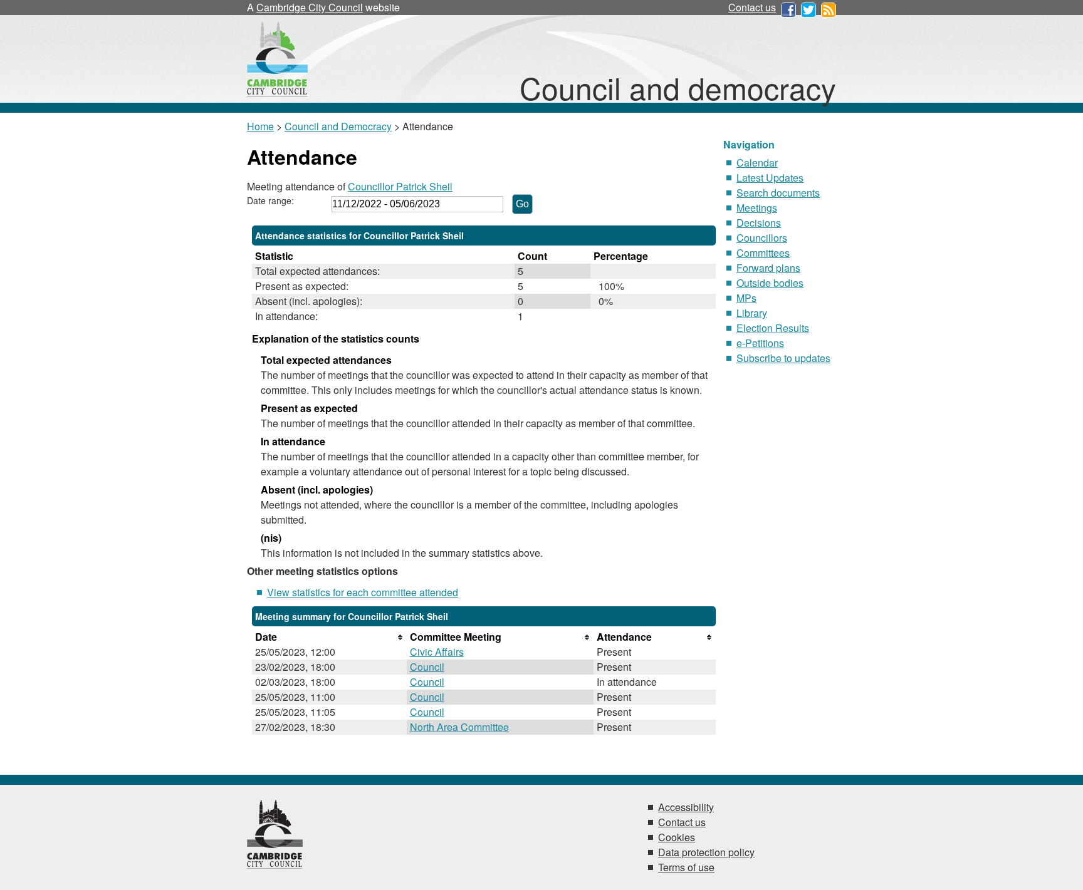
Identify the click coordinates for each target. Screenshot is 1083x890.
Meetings (756, 207)
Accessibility (686, 807)
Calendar (757, 162)
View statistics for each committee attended (362, 592)
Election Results (772, 328)
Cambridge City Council (309, 7)
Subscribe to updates (783, 358)
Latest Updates (769, 177)
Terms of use (686, 867)
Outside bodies (769, 283)
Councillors (761, 237)
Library (751, 313)
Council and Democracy (338, 126)
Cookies (676, 837)
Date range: (270, 200)
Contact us (752, 7)
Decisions (758, 222)
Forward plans (768, 268)
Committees (763, 253)
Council (427, 667)
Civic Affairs (437, 651)
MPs (746, 298)
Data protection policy (706, 852)
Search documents (778, 192)
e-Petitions (760, 343)
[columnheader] (329, 636)
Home (260, 126)
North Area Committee (459, 727)
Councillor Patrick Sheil (400, 186)
